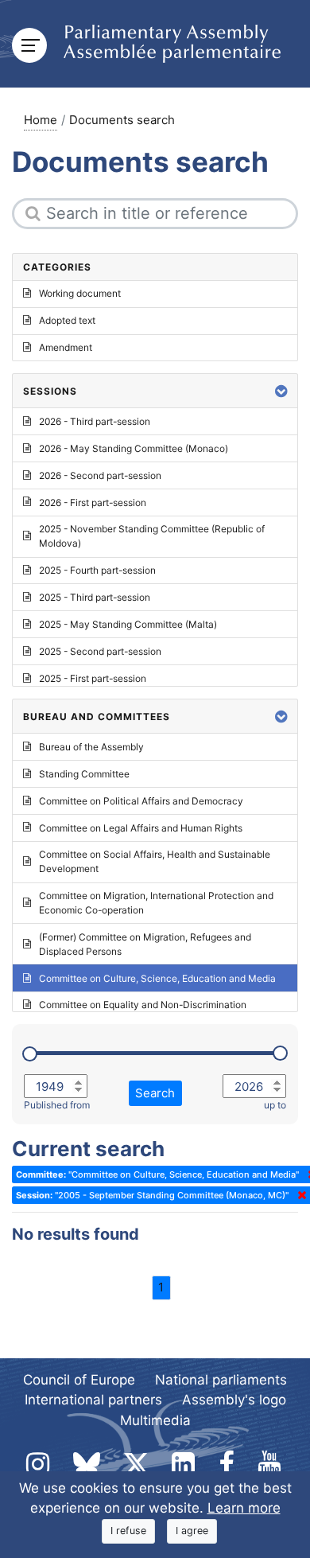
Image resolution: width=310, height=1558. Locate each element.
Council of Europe (79, 1380)
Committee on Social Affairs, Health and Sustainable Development (154, 861)
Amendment (65, 347)
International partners (93, 1400)
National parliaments (221, 1380)
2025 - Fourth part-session (97, 570)
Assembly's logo (234, 1400)
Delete (299, 1195)
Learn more (244, 1508)
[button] (281, 391)
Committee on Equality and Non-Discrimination (142, 1005)
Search (155, 1092)
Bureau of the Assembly (91, 747)
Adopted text (67, 320)
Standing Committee (84, 774)
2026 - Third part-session (94, 421)
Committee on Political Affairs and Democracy (141, 801)
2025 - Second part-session (100, 651)
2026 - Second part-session (100, 475)
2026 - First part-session (92, 502)
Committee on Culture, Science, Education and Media (157, 978)
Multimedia (155, 1420)
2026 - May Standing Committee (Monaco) (133, 448)
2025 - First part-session (92, 678)
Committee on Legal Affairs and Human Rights (140, 828)
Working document (80, 293)
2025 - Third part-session (94, 597)
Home (40, 119)
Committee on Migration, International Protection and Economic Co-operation (156, 903)
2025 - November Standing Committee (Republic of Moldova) (152, 536)
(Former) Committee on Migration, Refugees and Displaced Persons (145, 944)
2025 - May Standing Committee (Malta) (128, 624)
